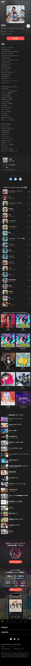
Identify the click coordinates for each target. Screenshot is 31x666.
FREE (10, 159)
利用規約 (3, 646)
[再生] (28, 26)
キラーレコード (8, 348)
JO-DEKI (8, 406)
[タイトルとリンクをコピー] (20, 179)
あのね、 (23, 367)
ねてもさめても (23, 348)
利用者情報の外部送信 (5, 648)
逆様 (8, 329)
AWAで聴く (15, 38)
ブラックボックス (23, 406)
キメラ (8, 387)
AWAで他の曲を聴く (15, 562)
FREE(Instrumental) (10, 169)
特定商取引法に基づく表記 (18, 648)
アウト (23, 387)
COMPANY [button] (5, 632)
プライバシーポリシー (12, 646)
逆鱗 (23, 329)
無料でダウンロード (15, 589)
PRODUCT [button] (4, 627)
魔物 (8, 367)
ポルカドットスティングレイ (16, 28)
